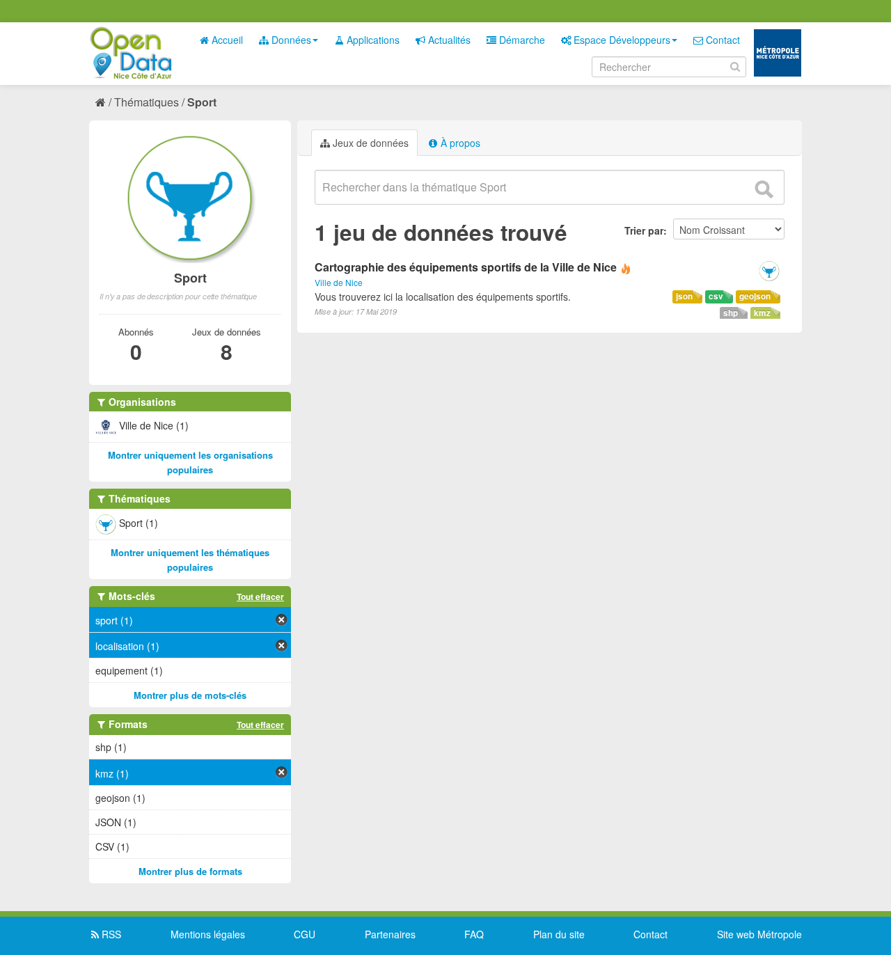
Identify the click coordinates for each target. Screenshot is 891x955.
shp (730, 313)
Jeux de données (369, 143)
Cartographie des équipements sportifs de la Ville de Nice (466, 267)
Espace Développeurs (620, 40)
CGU (304, 934)
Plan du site (559, 934)
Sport (201, 102)
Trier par (643, 230)
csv (716, 296)
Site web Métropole (759, 934)
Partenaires (390, 934)
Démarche (520, 40)
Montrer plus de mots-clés (190, 695)
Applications (372, 40)
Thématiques (146, 102)
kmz (762, 313)
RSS (110, 934)
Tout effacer (260, 596)
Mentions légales (208, 934)
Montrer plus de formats (190, 871)
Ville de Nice (339, 282)
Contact (721, 40)
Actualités (448, 40)
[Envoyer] (763, 189)
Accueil (226, 40)
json (684, 296)
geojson (755, 296)
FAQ (474, 934)
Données (290, 40)
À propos (459, 143)
